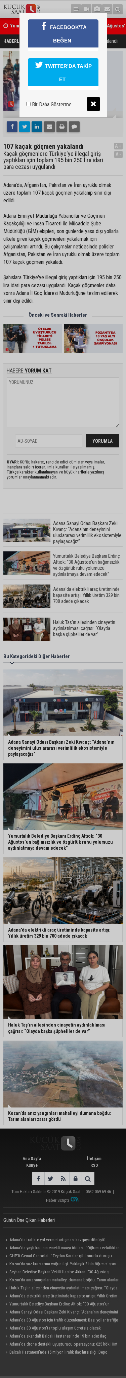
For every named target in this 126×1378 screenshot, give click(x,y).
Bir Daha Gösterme (51, 104)
